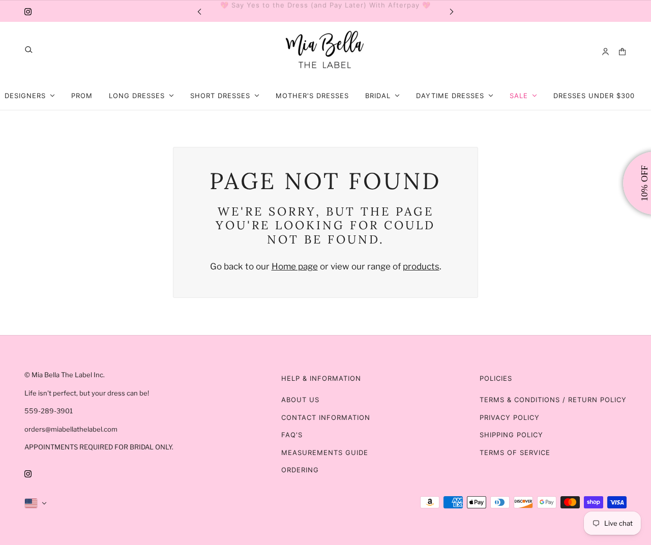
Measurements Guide (324, 452)
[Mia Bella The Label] (325, 51)
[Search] (28, 49)
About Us (300, 400)
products (421, 266)
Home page (295, 266)
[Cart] (622, 51)
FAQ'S (292, 435)
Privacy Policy (510, 417)
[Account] (605, 51)
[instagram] (28, 11)
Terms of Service (515, 452)
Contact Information (325, 417)
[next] (452, 11)
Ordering (300, 470)
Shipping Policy (511, 435)
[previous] (199, 11)
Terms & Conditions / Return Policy (553, 400)
